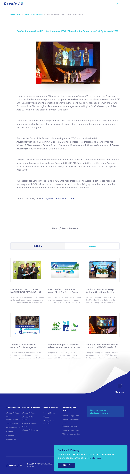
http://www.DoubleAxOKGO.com (58, 198)
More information (94, 458)
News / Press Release (34, 14)
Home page (15, 14)
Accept (66, 465)
